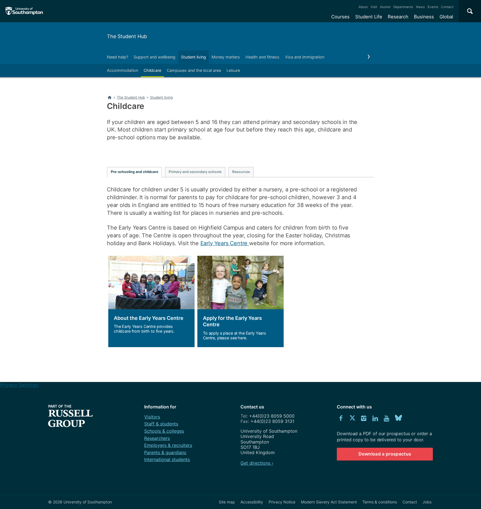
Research (398, 17)
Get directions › (256, 463)
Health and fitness (262, 57)
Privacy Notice (282, 502)
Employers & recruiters (168, 445)
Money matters (226, 57)
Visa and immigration (304, 57)
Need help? (117, 57)
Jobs (427, 502)
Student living (193, 57)
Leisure (233, 70)
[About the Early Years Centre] (151, 301)
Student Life (368, 17)
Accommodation (122, 70)
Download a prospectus (385, 454)
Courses (340, 17)
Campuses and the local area (194, 70)
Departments (403, 7)
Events (433, 7)
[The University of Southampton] (24, 11)
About (363, 7)
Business (424, 17)
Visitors (152, 417)
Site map (227, 502)
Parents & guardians (165, 452)
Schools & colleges (164, 431)
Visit (373, 7)
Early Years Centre (224, 243)
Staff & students (161, 424)
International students (167, 459)
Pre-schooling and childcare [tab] (134, 172)
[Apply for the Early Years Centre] (240, 301)
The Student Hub (127, 36)
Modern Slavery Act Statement (329, 502)
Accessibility (251, 502)
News (420, 7)
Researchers (157, 438)
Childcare (152, 70)
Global (446, 17)
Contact (447, 7)
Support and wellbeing (154, 57)
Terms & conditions (379, 502)
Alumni (385, 7)
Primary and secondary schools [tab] (195, 172)
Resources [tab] (241, 172)
